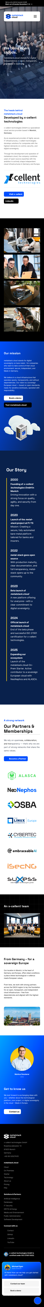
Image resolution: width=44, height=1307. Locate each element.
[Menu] (35, 16)
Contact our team (17, 1284)
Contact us (14, 1111)
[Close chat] (37, 1300)
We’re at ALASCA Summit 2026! (17, 3)
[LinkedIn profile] (22, 1080)
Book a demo (15, 1290)
